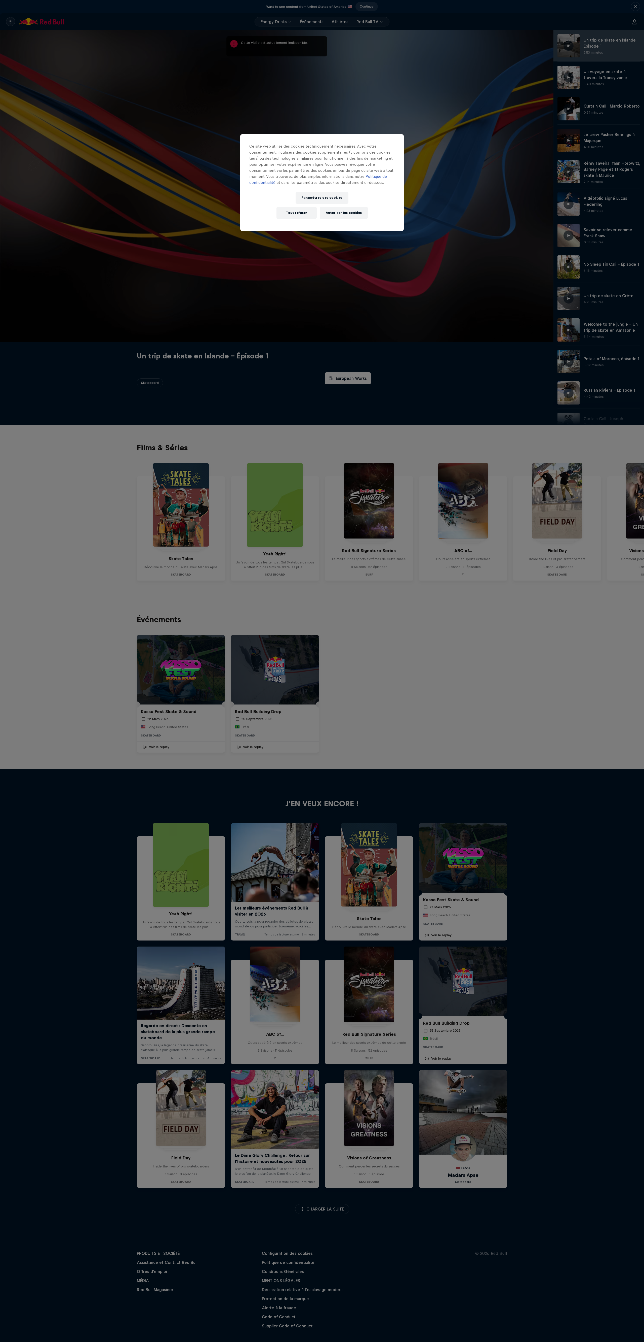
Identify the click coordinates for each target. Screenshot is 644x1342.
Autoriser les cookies (344, 213)
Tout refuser (296, 213)
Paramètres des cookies (322, 197)
